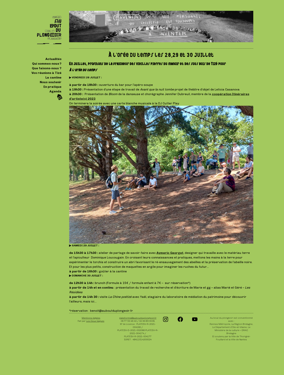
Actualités (53, 59)
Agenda (55, 91)
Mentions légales (91, 318)
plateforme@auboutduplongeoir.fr (137, 318)
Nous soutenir (50, 82)
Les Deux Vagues (95, 321)
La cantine (53, 77)
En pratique (52, 87)
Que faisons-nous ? (46, 68)
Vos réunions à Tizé (46, 73)
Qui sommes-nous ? (46, 63)
